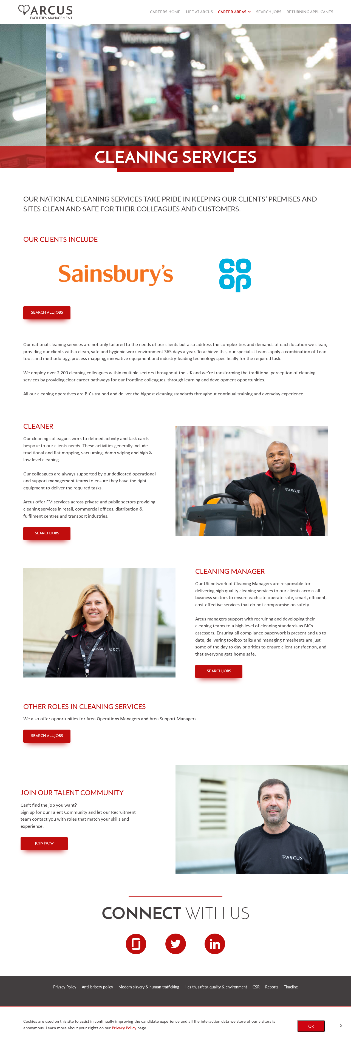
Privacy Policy (64, 987)
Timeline (291, 987)
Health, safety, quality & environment (216, 987)
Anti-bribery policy (97, 987)
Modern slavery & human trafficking (148, 987)
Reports (271, 987)
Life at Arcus (199, 12)
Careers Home (165, 12)
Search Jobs (268, 12)
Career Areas (232, 12)
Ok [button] (311, 1026)
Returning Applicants (310, 12)
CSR (256, 987)
